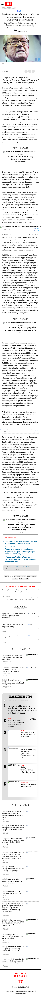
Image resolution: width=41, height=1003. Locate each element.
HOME (3, 7)
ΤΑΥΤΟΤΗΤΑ (20, 974)
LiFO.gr (17, 567)
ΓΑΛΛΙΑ (15, 579)
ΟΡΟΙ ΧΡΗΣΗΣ (10, 599)
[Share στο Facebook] (35, 229)
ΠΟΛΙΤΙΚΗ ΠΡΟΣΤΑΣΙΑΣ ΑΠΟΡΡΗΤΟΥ (25, 599)
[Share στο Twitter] (38, 229)
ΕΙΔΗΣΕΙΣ (9, 7)
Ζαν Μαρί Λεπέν (19, 80)
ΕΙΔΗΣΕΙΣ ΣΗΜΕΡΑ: (11, 538)
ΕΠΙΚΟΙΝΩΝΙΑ (20, 976)
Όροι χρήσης (10, 991)
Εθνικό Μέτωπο (31, 576)
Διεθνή (14, 7)
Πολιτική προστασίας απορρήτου (25, 991)
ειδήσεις (21, 569)
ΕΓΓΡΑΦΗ (34, 596)
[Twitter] (39, 59)
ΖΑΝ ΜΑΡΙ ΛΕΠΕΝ (19, 576)
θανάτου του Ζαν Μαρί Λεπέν (22, 103)
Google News (27, 567)
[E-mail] (33, 71)
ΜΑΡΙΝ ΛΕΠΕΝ (23, 579)
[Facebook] (36, 59)
